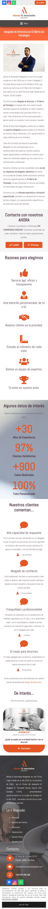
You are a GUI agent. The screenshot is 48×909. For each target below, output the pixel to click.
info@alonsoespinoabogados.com (29, 866)
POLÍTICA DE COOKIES (10, 899)
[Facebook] (4, 3)
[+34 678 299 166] (11, 874)
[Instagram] (9, 3)
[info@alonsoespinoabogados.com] (11, 866)
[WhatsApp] (14, 3)
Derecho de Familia (19, 822)
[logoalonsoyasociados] (24, 13)
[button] (24, 23)
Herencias (16, 827)
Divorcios (15, 817)
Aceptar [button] (24, 905)
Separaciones (17, 832)
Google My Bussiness (33, 682)
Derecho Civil (17, 841)
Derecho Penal (17, 836)
